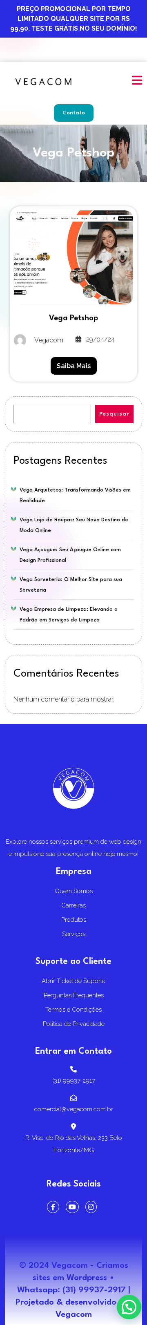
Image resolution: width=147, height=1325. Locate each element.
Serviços (73, 934)
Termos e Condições (73, 1009)
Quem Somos (74, 891)
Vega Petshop (73, 318)
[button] (134, 74)
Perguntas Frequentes (74, 995)
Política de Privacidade (74, 1024)
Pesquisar (114, 414)
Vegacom (74, 1315)
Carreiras (73, 905)
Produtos (73, 919)
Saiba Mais (74, 366)
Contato (73, 113)
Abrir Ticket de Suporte (73, 981)
